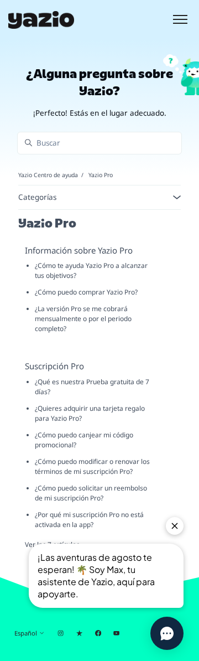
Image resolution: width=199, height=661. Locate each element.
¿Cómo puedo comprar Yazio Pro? (86, 292)
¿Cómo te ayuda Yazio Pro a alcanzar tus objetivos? (91, 270)
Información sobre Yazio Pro (79, 250)
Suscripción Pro (54, 365)
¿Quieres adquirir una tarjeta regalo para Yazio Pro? (90, 413)
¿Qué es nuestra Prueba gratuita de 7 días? (92, 386)
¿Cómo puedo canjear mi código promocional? (84, 440)
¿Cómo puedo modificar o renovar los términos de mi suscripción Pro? (92, 466)
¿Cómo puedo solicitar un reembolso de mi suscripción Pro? (91, 493)
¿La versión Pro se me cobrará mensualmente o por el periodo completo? (83, 318)
